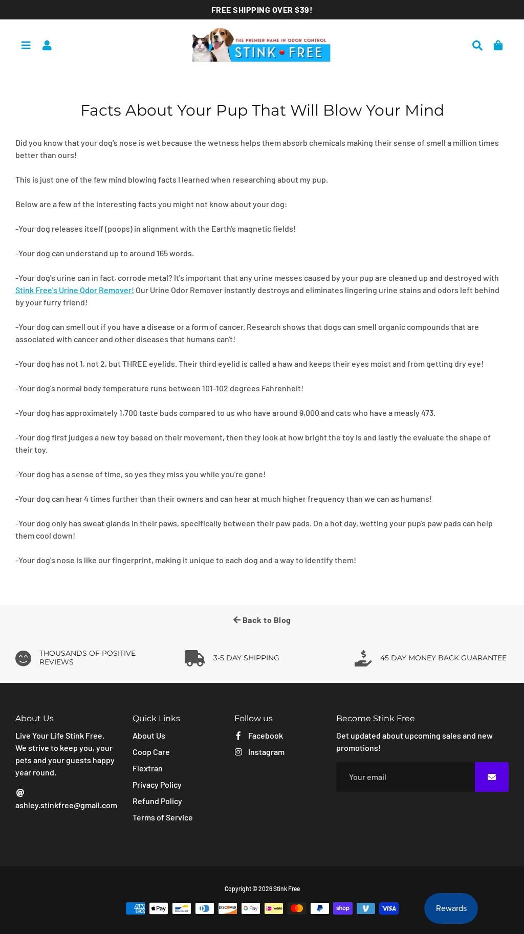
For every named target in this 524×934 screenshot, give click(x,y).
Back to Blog (266, 620)
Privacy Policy (157, 784)
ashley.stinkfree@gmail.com (66, 805)
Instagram (266, 752)
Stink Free (286, 888)
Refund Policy (157, 801)
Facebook (265, 735)
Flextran (148, 768)
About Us (149, 735)
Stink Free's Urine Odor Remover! (74, 290)
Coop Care (151, 752)
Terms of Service (163, 817)
